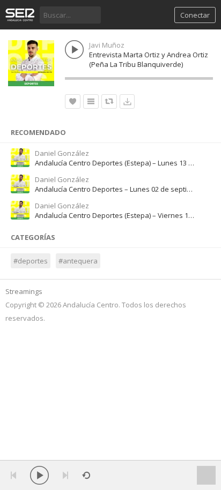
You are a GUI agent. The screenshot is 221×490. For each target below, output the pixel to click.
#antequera (78, 261)
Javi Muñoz (106, 45)
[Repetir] (86, 475)
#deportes (30, 261)
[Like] (72, 101)
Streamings (23, 291)
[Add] (91, 101)
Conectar (195, 15)
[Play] (39, 475)
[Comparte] (109, 101)
